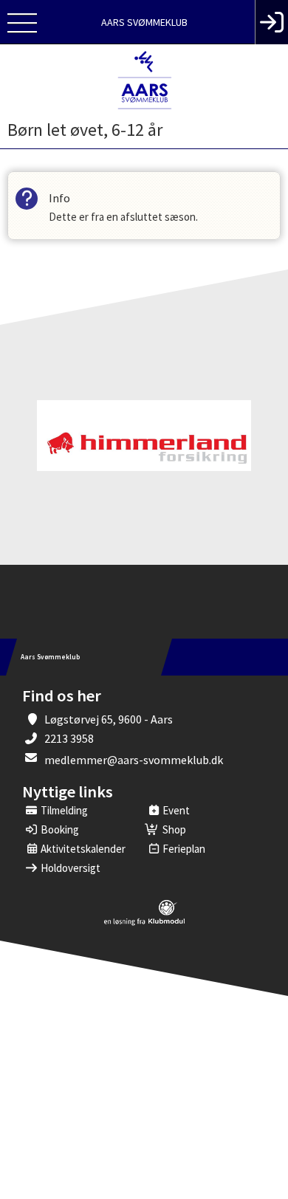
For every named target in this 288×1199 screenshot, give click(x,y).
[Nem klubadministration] (144, 923)
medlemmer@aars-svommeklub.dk (133, 759)
